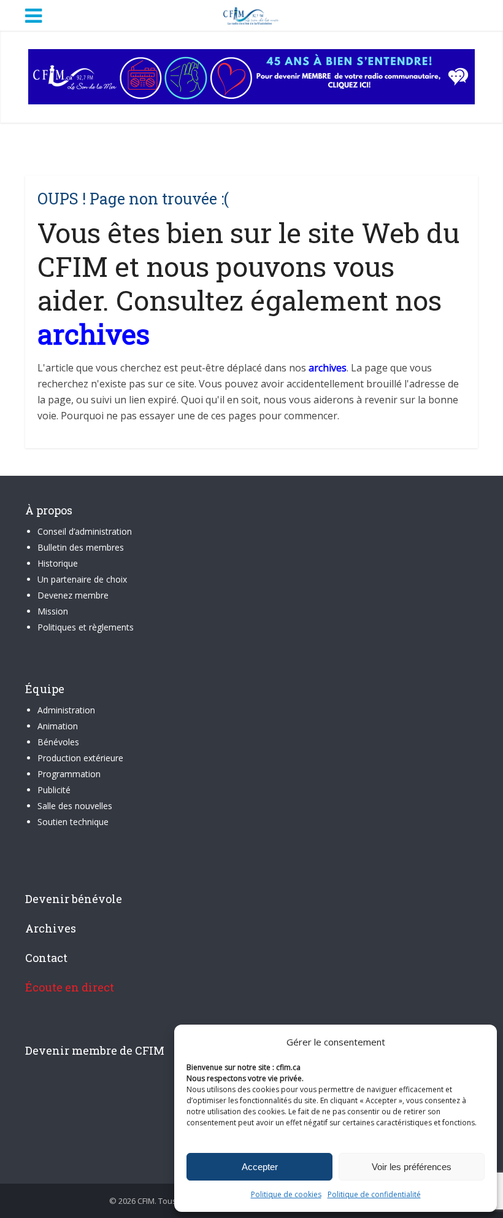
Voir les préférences (411, 1167)
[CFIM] (251, 14)
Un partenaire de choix (82, 579)
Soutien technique (73, 822)
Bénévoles (58, 742)
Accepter (260, 1167)
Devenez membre (73, 595)
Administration (66, 710)
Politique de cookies (286, 1194)
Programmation (69, 774)
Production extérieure (80, 758)
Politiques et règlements (85, 627)
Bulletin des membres (80, 547)
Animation (57, 726)
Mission (52, 611)
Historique (57, 563)
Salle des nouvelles (74, 806)
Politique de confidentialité (374, 1194)
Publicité (54, 790)
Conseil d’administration (84, 531)
